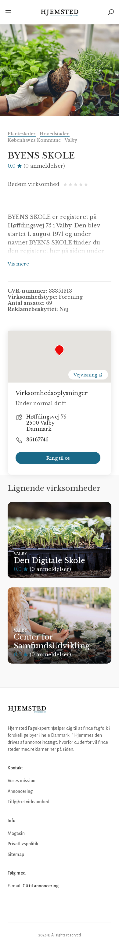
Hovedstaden (55, 134)
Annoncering (20, 791)
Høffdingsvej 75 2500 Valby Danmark (46, 423)
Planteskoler (22, 134)
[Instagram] (26, 904)
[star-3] (76, 184)
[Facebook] (13, 904)
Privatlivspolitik (23, 843)
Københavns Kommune (34, 140)
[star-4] (81, 184)
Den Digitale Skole (49, 560)
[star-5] (86, 184)
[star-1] (66, 184)
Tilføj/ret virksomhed (28, 801)
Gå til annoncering (41, 885)
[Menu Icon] (9, 12)
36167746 (37, 440)
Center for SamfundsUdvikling (52, 641)
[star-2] (71, 184)
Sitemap (16, 854)
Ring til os (58, 458)
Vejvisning (86, 375)
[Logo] (59, 12)
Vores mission (21, 780)
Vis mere (18, 264)
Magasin (16, 833)
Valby (71, 140)
